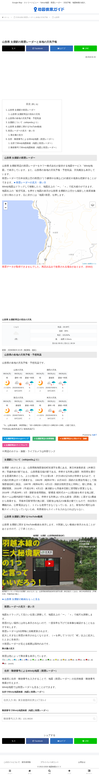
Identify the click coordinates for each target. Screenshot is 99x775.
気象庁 (94, 435)
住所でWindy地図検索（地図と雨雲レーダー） (32, 143)
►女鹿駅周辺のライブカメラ (15, 445)
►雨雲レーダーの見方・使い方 (30, 182)
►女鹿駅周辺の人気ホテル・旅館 (73, 439)
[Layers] (92, 205)
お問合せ (81, 762)
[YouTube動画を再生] (49, 563)
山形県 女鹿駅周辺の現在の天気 (25, 114)
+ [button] (5, 203)
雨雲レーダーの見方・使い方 (21, 131)
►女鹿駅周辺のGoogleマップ (16, 439)
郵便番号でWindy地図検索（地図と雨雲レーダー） (34, 147)
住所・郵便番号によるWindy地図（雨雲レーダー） (31, 139)
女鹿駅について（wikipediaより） (23, 122)
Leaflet (84, 263)
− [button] (5, 207)
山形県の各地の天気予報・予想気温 (24, 118)
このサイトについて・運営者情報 (17, 762)
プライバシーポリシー (49, 762)
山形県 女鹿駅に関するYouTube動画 (25, 126)
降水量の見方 (17, 135)
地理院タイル (92, 263)
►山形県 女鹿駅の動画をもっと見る (21, 599)
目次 (28, 104)
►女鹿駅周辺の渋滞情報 (44, 439)
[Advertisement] (49, 31)
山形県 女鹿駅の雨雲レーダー (21, 110)
